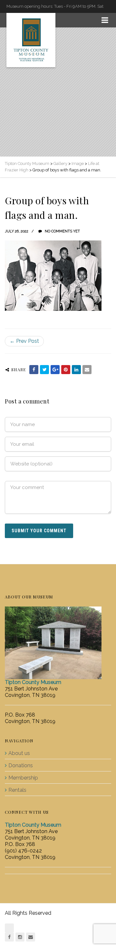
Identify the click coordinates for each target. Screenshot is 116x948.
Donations (20, 765)
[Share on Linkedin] (76, 369)
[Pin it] (65, 369)
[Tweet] (44, 369)
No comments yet (62, 231)
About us (19, 753)
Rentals (17, 790)
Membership (23, 778)
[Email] (87, 369)
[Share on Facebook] (33, 369)
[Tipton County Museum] (31, 40)
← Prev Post (24, 341)
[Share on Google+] (55, 369)
